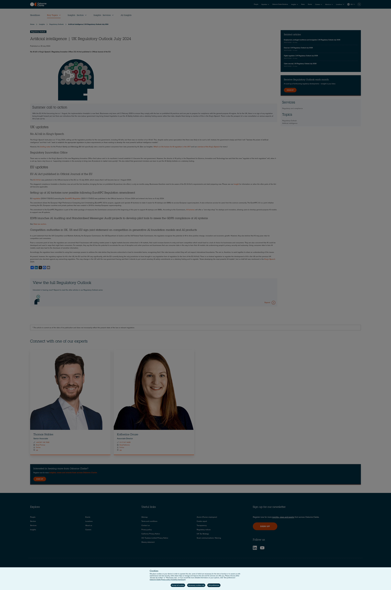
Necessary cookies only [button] (196, 585)
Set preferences (213, 585)
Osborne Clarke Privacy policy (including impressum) (168, 580)
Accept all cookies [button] (178, 585)
